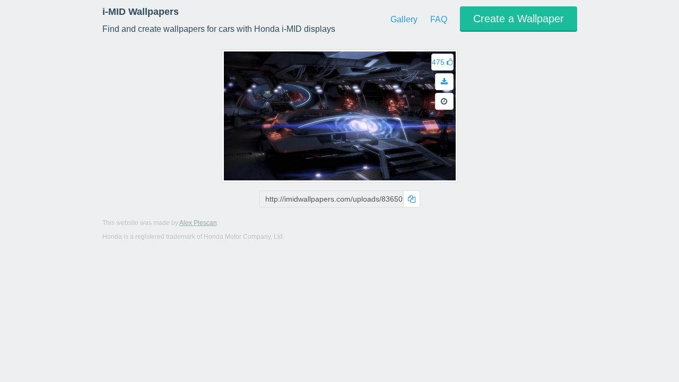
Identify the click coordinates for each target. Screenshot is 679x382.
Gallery (403, 19)
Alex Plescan (198, 223)
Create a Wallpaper (518, 18)
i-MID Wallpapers (140, 11)
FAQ (438, 19)
